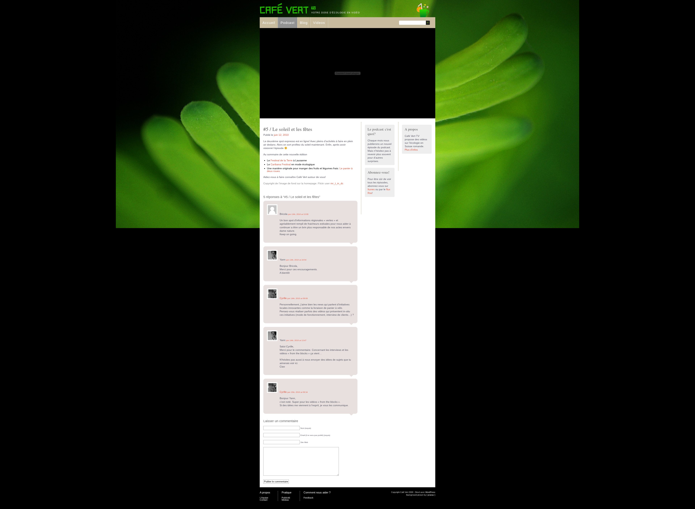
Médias (285, 500)
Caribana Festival (281, 164)
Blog (304, 23)
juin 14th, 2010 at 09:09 (297, 298)
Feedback (308, 498)
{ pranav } (431, 495)
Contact (263, 500)
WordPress (430, 492)
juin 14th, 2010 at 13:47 (296, 340)
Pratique (286, 492)
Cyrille (283, 298)
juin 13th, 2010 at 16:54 (296, 260)
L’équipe (264, 498)
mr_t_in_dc (336, 183)
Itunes (371, 189)
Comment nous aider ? (317, 492)
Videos (319, 23)
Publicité (286, 498)
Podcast (288, 23)
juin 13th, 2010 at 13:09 (298, 214)
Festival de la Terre (281, 160)
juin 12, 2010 (281, 135)
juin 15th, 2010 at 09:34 (297, 392)
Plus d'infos (411, 149)
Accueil (268, 23)
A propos (265, 492)
